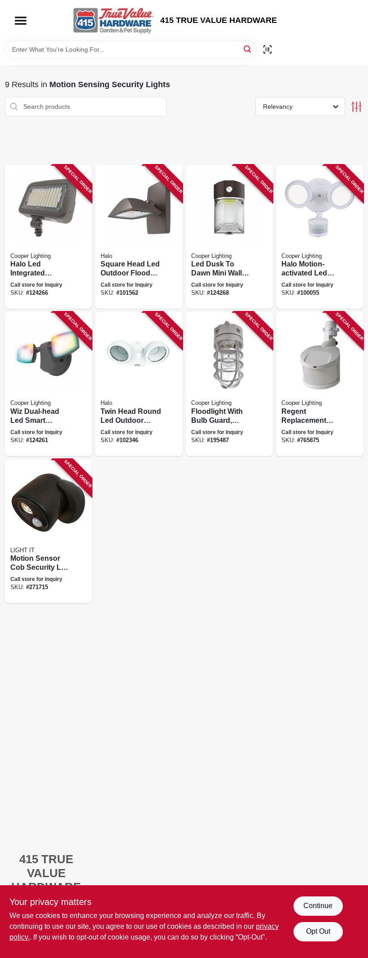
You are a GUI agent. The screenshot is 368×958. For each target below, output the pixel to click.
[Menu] (20, 21)
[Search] (247, 48)
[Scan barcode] (267, 49)
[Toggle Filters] (356, 107)
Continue (318, 905)
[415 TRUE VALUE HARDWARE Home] (113, 20)
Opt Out (318, 931)
